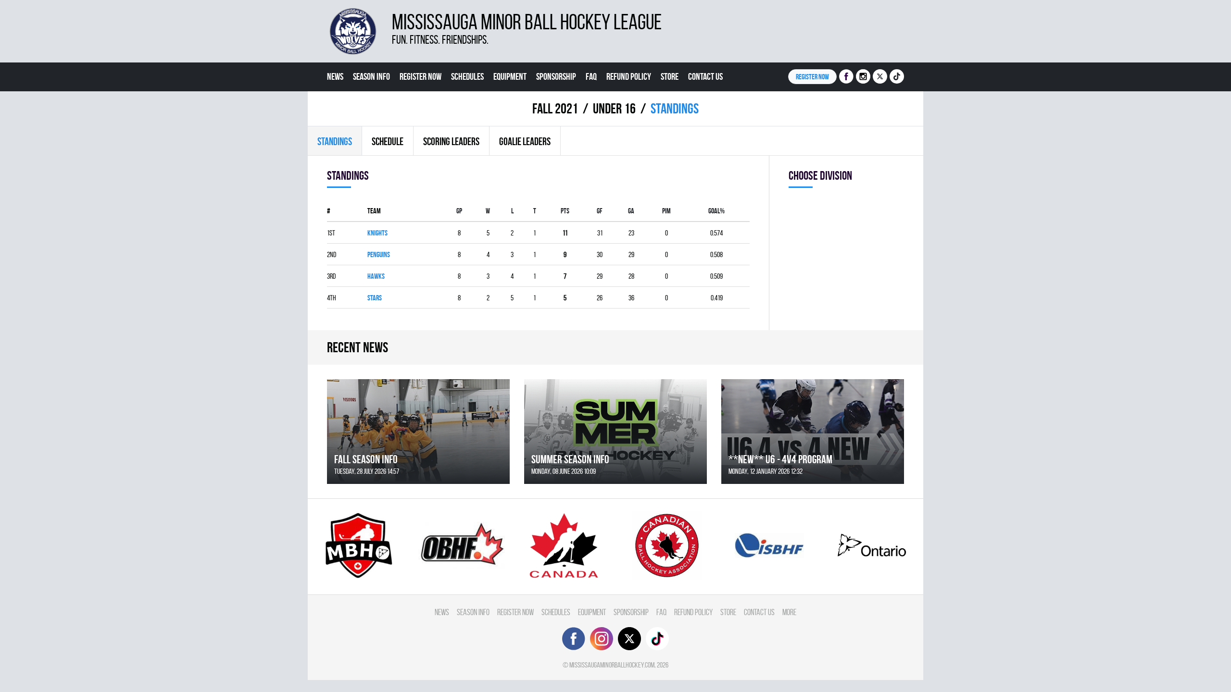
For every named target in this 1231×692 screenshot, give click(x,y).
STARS (374, 298)
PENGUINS (378, 254)
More (335, 105)
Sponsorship (556, 76)
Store (669, 76)
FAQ (591, 76)
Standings (334, 141)
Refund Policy (628, 76)
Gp (459, 211)
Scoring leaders (451, 141)
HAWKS (376, 276)
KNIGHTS (377, 233)
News (335, 76)
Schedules (467, 76)
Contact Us (705, 76)
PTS (565, 211)
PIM (666, 211)
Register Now (420, 76)
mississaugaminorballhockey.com (611, 665)
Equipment (510, 76)
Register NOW (812, 77)
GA (631, 211)
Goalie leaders (525, 141)
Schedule (387, 141)
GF (600, 211)
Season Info (371, 76)
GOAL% (716, 211)
